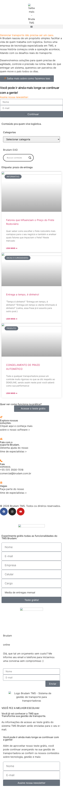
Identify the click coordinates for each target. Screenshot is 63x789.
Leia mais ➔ (11, 248)
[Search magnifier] (30, 158)
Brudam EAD (10, 149)
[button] (31, 27)
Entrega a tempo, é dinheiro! (22, 294)
